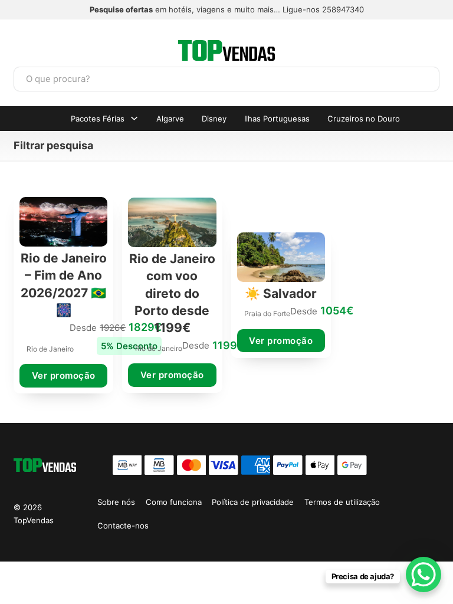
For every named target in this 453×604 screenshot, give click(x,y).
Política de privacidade (253, 502)
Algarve (170, 118)
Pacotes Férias (97, 118)
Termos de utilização (342, 502)
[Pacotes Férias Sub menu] (134, 118)
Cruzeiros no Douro (363, 118)
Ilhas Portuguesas (277, 118)
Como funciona (174, 502)
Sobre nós (116, 502)
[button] (226, 145)
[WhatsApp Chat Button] (423, 574)
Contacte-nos (123, 525)
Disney (214, 118)
